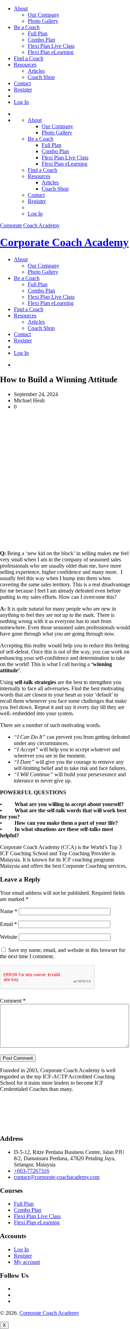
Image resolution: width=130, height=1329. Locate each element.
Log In (21, 102)
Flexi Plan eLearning (50, 52)
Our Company (43, 15)
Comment (13, 1001)
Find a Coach (28, 58)
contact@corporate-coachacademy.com (56, 1177)
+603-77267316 (31, 1171)
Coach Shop (41, 77)
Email (8, 924)
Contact (22, 83)
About (21, 8)
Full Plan (37, 33)
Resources (25, 65)
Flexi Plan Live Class (51, 46)
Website (8, 937)
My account (27, 1262)
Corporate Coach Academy (30, 225)
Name (8, 911)
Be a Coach (27, 27)
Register (23, 90)
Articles (36, 71)
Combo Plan (41, 40)
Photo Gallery (43, 21)
